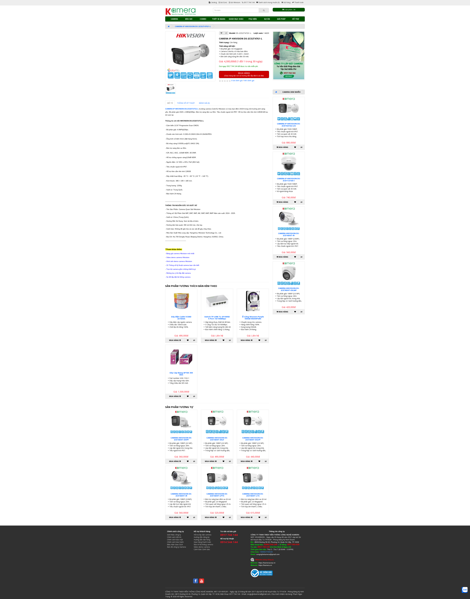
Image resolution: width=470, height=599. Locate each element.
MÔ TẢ (170, 103)
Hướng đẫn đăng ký (201, 537)
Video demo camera (202, 547)
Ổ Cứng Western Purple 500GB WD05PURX (253, 317)
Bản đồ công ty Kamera (176, 547)
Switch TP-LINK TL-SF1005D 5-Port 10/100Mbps (217, 317)
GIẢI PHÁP (281, 19)
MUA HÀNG (244, 74)
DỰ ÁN (267, 19)
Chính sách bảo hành (175, 542)
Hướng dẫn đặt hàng (202, 539)
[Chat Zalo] (465, 590)
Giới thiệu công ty (174, 535)
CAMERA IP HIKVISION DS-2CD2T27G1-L (182, 109)
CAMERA (174, 19)
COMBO (203, 19)
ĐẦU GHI (188, 19)
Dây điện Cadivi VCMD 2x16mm (181, 317)
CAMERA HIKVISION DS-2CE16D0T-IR (181, 495)
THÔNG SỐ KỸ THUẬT (186, 103)
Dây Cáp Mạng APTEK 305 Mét (181, 373)
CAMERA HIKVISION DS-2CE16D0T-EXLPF (253, 438)
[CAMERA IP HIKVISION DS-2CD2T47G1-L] (190, 56)
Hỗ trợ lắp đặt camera (202, 535)
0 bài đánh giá (236, 80)
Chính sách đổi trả (174, 537)
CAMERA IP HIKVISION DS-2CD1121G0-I (288, 179)
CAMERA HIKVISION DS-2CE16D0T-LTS (253, 495)
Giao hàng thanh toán (202, 542)
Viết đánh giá (249, 80)
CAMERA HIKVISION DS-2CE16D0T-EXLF (217, 438)
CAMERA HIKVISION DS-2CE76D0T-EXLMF (288, 289)
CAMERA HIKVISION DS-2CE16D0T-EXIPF (181, 438)
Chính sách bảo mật (175, 539)
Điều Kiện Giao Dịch (175, 544)
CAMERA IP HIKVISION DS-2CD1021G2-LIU (288, 124)
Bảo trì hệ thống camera (203, 544)
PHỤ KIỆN (253, 19)
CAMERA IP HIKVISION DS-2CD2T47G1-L (193, 26)
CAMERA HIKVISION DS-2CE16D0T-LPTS (217, 495)
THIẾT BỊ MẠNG (218, 19)
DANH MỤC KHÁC (236, 19)
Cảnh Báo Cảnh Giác (202, 549)
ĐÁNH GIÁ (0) (204, 103)
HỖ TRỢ (295, 19)
